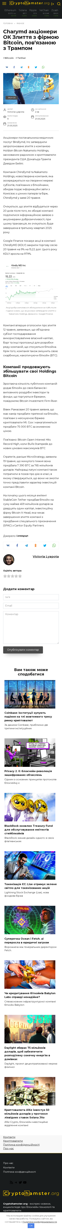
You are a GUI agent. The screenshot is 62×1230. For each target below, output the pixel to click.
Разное (12, 98)
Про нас (8, 1148)
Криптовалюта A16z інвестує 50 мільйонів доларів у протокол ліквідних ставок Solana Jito (26, 1113)
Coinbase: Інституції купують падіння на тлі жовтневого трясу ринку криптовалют (28, 716)
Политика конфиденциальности (40, 1222)
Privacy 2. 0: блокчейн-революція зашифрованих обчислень (28, 773)
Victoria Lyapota (46, 556)
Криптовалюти (13, 1140)
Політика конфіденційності (21, 1144)
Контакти (9, 1137)
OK (31, 1225)
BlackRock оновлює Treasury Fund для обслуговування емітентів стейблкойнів (28, 829)
